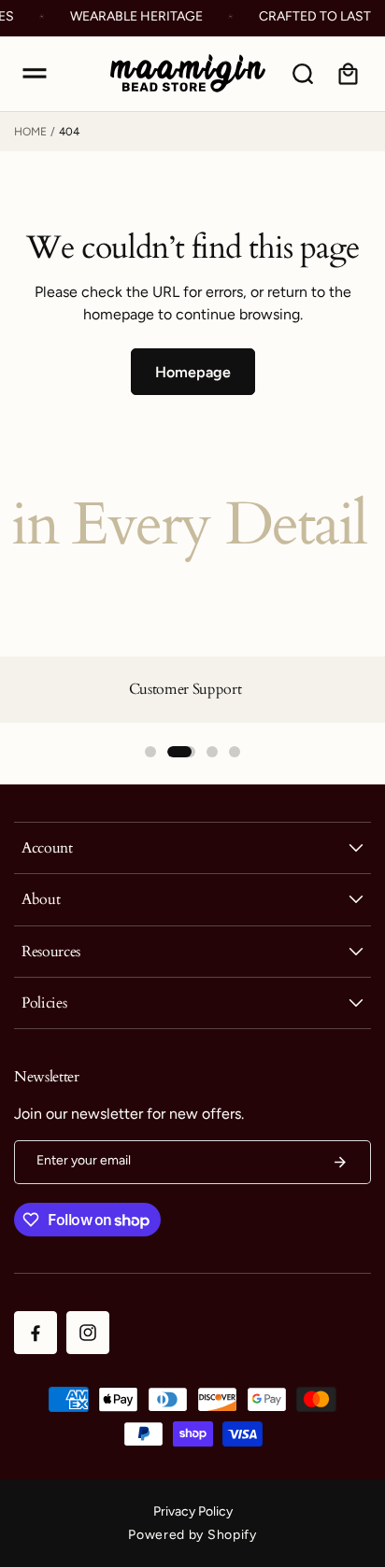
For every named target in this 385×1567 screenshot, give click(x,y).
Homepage (193, 372)
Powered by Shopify (192, 1535)
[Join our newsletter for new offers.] (340, 1162)
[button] (34, 73)
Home (30, 131)
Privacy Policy (193, 1511)
